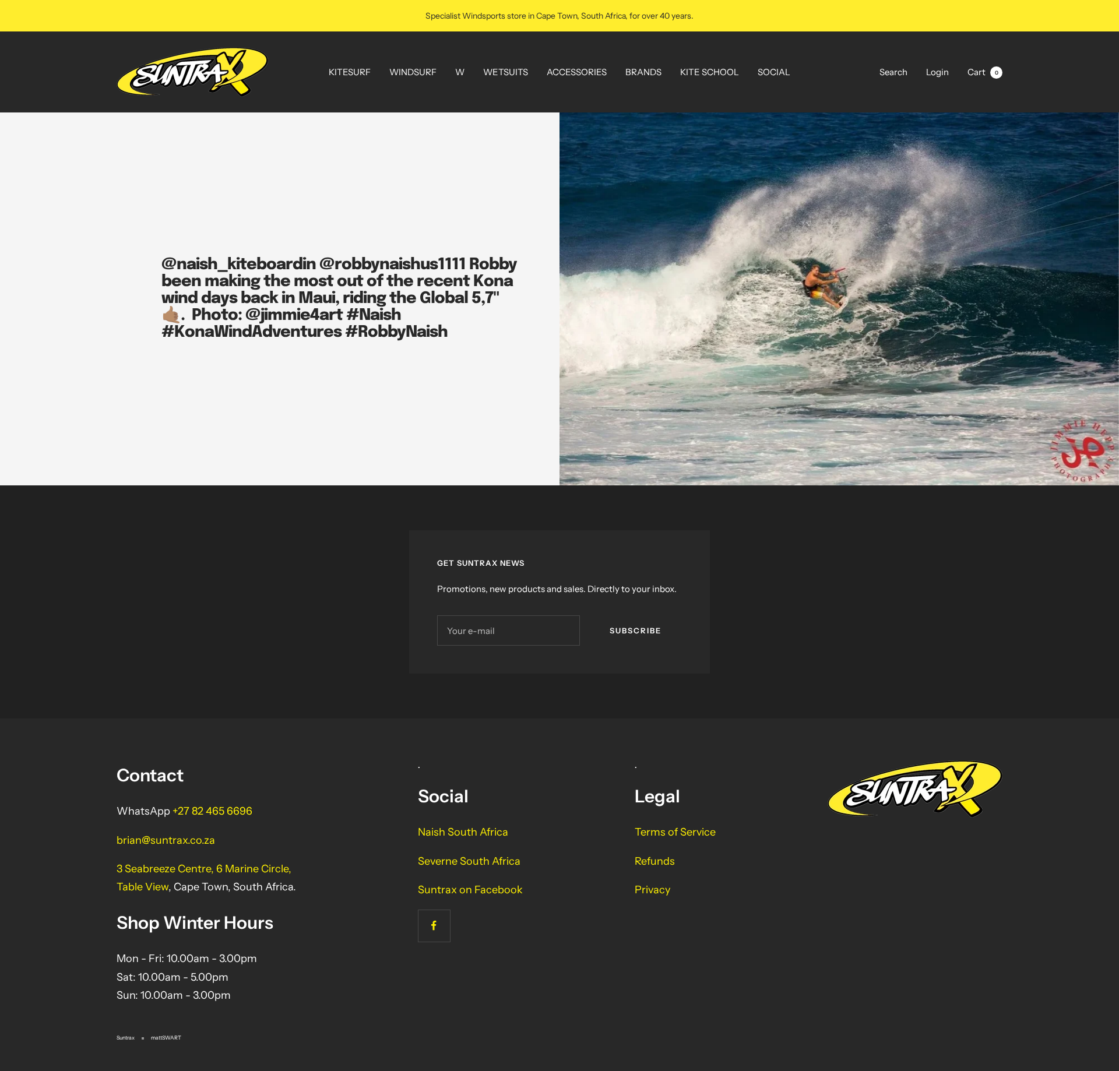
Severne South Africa (469, 861)
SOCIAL (774, 71)
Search (893, 71)
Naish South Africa (463, 832)
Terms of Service (675, 832)
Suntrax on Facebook (470, 889)
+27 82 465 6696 (212, 811)
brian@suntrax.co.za (166, 840)
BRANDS (643, 71)
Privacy (652, 889)
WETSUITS (505, 71)
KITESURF (350, 71)
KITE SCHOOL (709, 71)
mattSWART (166, 1037)
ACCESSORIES (577, 71)
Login (937, 71)
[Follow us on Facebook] (434, 926)
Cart (982, 71)
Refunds (655, 861)
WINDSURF (413, 71)
